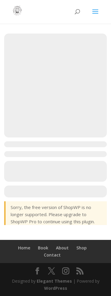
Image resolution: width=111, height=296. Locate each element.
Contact (52, 255)
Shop (81, 248)
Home (24, 248)
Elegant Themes (54, 281)
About (62, 248)
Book (43, 248)
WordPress (55, 288)
